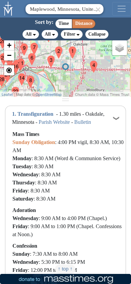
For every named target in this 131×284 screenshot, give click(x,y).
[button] (70, 48)
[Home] (8, 8)
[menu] (121, 8)
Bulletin (82, 122)
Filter (70, 34)
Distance (83, 23)
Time (63, 23)
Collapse (96, 34)
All (29, 34)
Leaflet (7, 94)
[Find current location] (9, 70)
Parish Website (54, 122)
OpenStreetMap (48, 94)
